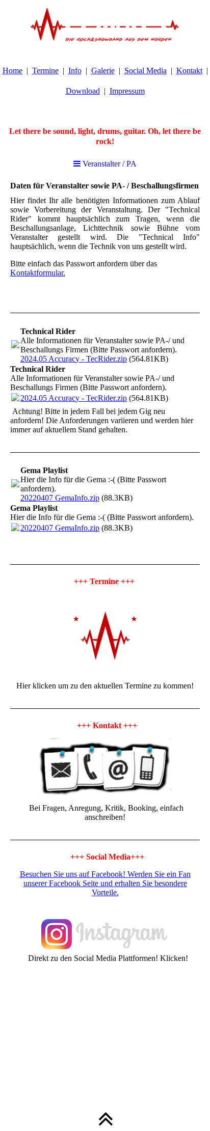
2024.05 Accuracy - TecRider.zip (73, 358)
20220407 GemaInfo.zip (59, 497)
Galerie (103, 70)
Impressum (127, 91)
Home (12, 70)
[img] (105, 25)
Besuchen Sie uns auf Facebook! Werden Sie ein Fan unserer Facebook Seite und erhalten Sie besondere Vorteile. (105, 883)
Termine (45, 70)
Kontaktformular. (37, 272)
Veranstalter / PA (109, 163)
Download (83, 91)
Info (75, 70)
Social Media (145, 70)
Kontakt (189, 70)
